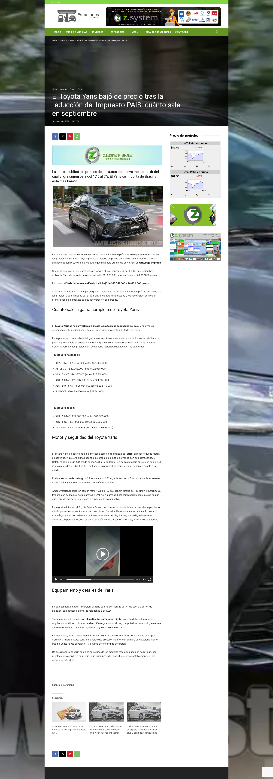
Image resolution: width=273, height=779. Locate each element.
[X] (62, 136)
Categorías (117, 31)
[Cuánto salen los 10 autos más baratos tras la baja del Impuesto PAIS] (69, 712)
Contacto (181, 31)
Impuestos (63, 89)
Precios (72, 89)
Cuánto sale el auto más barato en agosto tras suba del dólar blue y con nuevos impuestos (105, 729)
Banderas (97, 31)
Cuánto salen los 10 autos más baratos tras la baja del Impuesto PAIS (69, 729)
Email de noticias (76, 31)
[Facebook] (55, 136)
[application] (102, 554)
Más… (135, 31)
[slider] (100, 579)
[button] (217, 32)
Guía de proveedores (158, 31)
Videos (80, 89)
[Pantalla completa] (149, 579)
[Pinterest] (70, 136)
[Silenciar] (144, 579)
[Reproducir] (56, 579)
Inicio (57, 31)
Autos (62, 40)
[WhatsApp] (77, 136)
